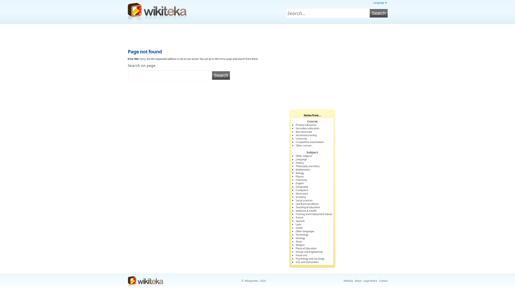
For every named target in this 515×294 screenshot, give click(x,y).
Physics (300, 176)
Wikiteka (348, 281)
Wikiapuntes (251, 281)
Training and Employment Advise (314, 214)
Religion (300, 245)
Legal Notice (370, 281)
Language (301, 159)
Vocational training (306, 135)
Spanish (300, 221)
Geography (302, 186)
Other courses (304, 145)
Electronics (302, 193)
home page (225, 59)
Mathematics (303, 169)
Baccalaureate (304, 132)
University (301, 138)
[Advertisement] (257, 35)
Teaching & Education (308, 207)
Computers (302, 190)
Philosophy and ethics (308, 166)
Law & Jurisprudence (307, 204)
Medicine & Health (306, 210)
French (299, 217)
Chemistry (301, 180)
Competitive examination (310, 142)
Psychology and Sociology (310, 258)
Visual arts (301, 255)
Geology (300, 238)
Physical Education (306, 248)
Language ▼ (380, 2)
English (300, 183)
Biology (300, 173)
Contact (383, 281)
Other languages (305, 231)
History (300, 163)
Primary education (306, 125)
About (358, 281)
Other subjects (304, 156)
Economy (301, 197)
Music (299, 241)
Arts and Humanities (307, 262)
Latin (298, 224)
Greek (299, 228)
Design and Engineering (309, 252)
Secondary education (307, 128)
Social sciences (304, 200)
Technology (302, 234)
